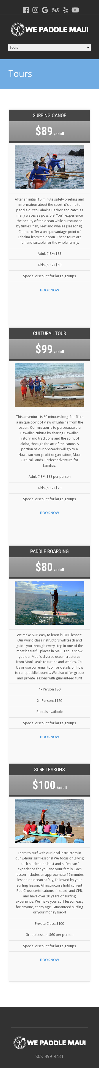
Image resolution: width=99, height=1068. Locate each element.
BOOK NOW (49, 290)
